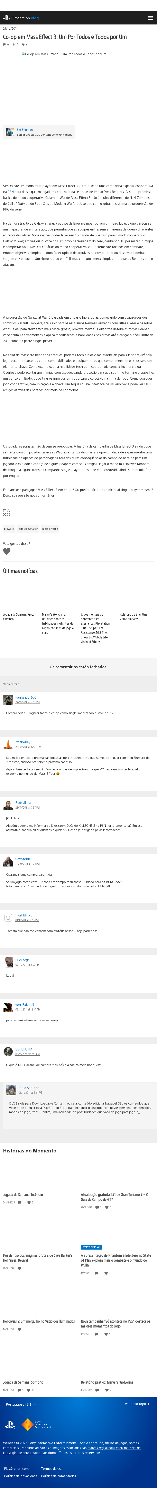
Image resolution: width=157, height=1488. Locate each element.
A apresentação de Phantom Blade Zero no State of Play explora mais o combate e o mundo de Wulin (116, 1260)
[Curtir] (29, 1202)
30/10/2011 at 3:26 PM (27, 863)
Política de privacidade (20, 1476)
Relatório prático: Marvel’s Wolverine (107, 1382)
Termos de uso (52, 1468)
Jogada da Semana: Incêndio (23, 1194)
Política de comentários (58, 1476)
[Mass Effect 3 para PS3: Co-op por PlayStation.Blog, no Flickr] (78, 159)
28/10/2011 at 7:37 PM (27, 807)
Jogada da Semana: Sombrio (23, 1382)
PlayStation (25, 18)
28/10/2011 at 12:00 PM (28, 747)
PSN (11, 191)
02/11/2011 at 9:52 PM (27, 964)
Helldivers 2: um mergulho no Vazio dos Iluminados (39, 1321)
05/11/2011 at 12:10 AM (27, 1009)
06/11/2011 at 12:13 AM (27, 1054)
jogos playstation (28, 528)
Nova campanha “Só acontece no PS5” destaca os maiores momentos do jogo (115, 1323)
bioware (9, 528)
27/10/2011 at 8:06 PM (27, 702)
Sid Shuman (25, 129)
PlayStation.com (16, 1468)
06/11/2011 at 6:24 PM (30, 1092)
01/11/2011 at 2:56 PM (27, 920)
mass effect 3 (50, 528)
